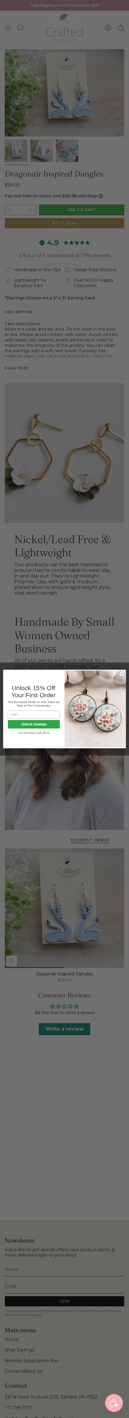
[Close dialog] (121, 673)
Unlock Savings (33, 724)
